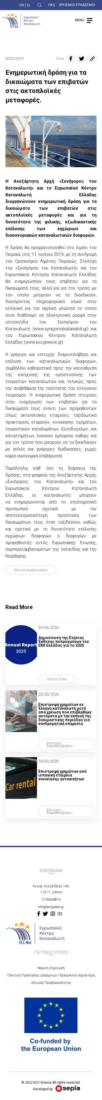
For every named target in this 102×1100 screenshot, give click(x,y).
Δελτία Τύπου (57, 679)
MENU (79, 20)
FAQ (51, 5)
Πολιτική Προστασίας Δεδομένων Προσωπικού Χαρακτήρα (51, 975)
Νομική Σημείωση (51, 968)
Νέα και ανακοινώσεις (31, 570)
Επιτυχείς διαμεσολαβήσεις (60, 744)
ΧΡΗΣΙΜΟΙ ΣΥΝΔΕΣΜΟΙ (77, 5)
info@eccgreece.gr (51, 907)
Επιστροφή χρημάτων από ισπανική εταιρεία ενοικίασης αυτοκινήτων (62, 775)
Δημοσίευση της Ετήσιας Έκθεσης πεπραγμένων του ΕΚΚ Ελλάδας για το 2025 (63, 642)
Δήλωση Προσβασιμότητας (51, 983)
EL (29, 5)
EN (22, 5)
